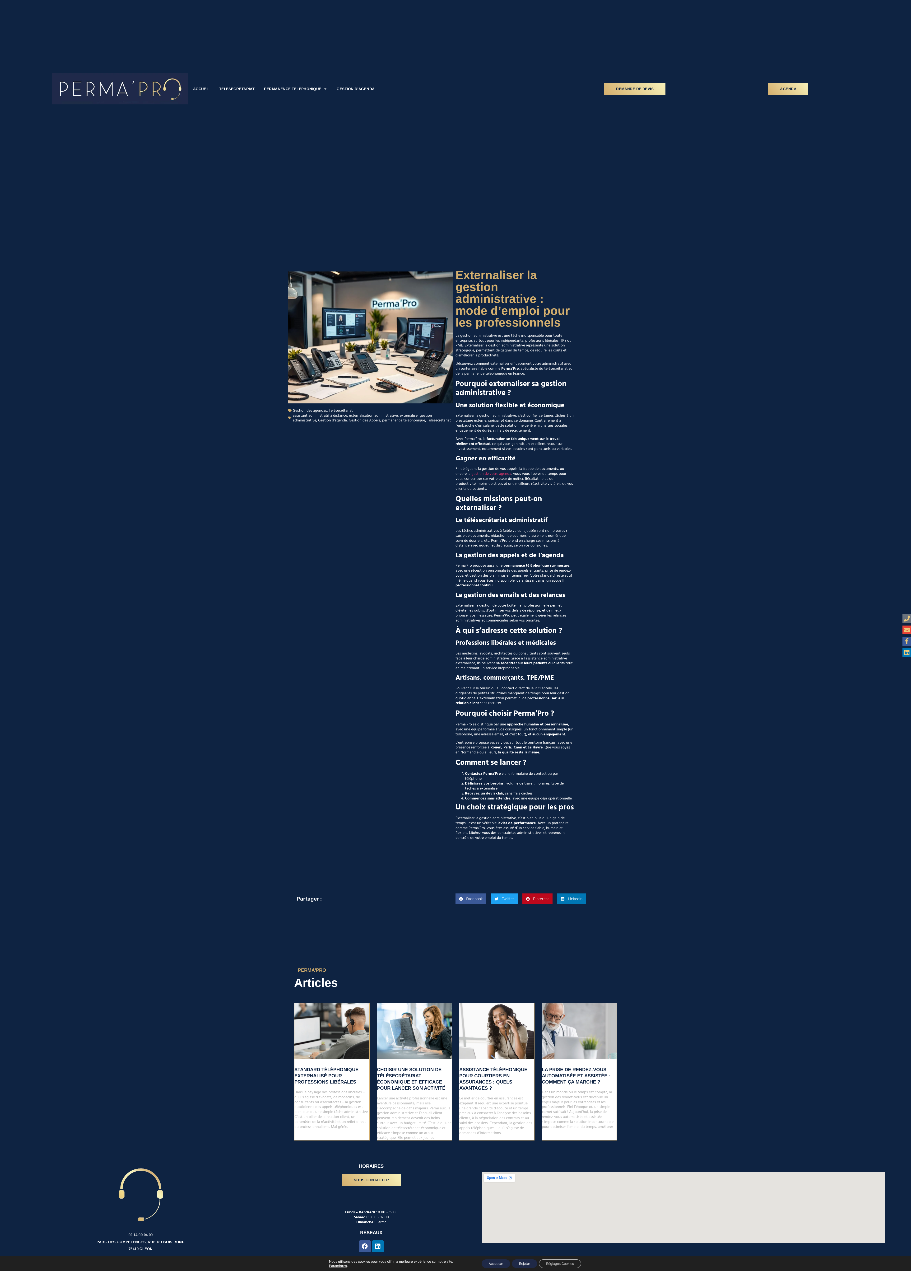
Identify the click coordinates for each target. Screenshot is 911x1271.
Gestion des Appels (364, 420)
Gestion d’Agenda (356, 89)
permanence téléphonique (403, 420)
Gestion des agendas (310, 410)
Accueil (201, 89)
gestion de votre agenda (491, 473)
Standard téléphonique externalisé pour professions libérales (326, 1075)
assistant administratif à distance (320, 415)
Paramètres (338, 1266)
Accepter (496, 1264)
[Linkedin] (378, 1246)
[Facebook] (365, 1246)
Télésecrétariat (237, 89)
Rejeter (524, 1264)
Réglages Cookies (560, 1264)
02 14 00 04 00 (141, 1235)
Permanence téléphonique (292, 89)
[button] (471, 898)
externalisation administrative (373, 415)
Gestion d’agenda (332, 420)
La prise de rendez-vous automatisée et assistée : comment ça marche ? (576, 1075)
